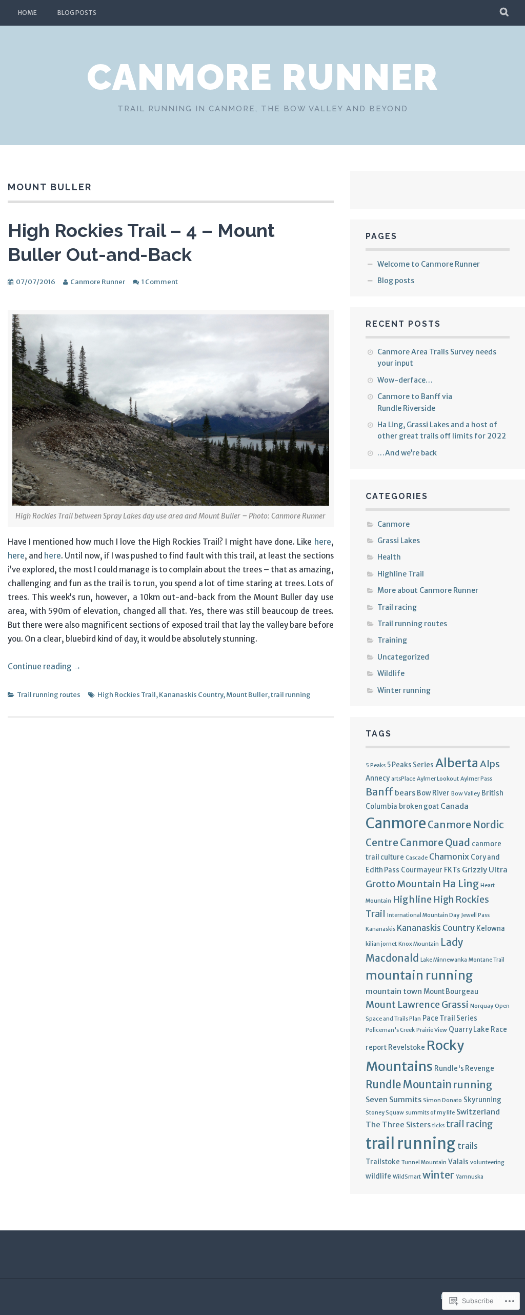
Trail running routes (48, 694)
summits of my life (430, 1112)
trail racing (469, 1124)
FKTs (452, 870)
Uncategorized (403, 657)
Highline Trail (400, 574)
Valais (458, 1162)
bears (405, 793)
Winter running (404, 690)
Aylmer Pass (476, 778)
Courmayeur (421, 870)
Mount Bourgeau (450, 991)
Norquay (481, 1006)
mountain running (419, 975)
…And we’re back (407, 452)
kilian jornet (381, 944)
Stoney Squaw (385, 1112)
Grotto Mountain (403, 884)
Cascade (417, 857)
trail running (291, 694)
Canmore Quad (435, 842)
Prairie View (431, 1030)
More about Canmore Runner (427, 590)
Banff (379, 792)
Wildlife (391, 673)
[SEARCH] (504, 13)
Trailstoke (383, 1162)
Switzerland (478, 1112)
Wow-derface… (405, 380)
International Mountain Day (423, 915)
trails (467, 1146)
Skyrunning (482, 1099)
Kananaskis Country (191, 694)
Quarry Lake (469, 1029)
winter (438, 1175)
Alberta (456, 762)
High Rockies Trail (126, 694)
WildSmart (407, 1176)
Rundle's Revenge (464, 1068)
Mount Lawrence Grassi (417, 1004)
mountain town (394, 991)
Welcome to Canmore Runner (428, 264)
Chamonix (449, 856)
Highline (412, 899)
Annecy (378, 778)
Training (392, 640)
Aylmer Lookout (438, 778)
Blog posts (76, 12)
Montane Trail (486, 960)
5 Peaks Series (410, 765)
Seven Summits (393, 1099)
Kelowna (490, 928)
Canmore (393, 524)
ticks (438, 1125)
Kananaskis (380, 929)
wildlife (378, 1176)
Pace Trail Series (449, 1018)
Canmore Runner (262, 77)
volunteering (487, 1162)
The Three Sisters (398, 1124)
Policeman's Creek (390, 1030)
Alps (490, 764)
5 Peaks (376, 765)
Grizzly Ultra (485, 869)
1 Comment (160, 281)
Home (27, 12)
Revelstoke (406, 1047)
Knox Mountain (418, 944)
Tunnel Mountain (424, 1162)
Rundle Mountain (409, 1084)
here (322, 542)
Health (389, 557)
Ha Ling (460, 884)
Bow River (433, 793)
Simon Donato (442, 1100)
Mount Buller (247, 694)
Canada (454, 806)
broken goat (419, 806)
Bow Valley (465, 793)
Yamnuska (469, 1176)
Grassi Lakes (398, 540)
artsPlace (403, 778)
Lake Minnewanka (443, 960)
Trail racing (397, 607)
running (472, 1085)
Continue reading (44, 666)
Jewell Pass (475, 915)
